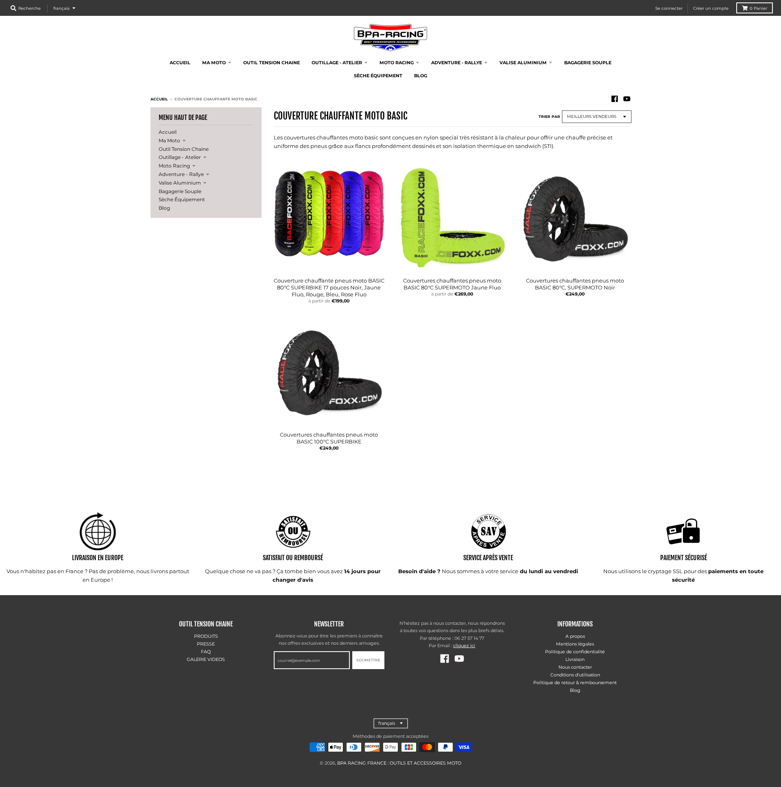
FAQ (206, 651)
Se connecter (669, 8)
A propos (575, 636)
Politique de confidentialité (575, 651)
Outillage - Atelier (180, 157)
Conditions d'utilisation (575, 675)
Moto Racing (174, 166)
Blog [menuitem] (420, 75)
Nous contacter (575, 667)
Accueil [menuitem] (180, 62)
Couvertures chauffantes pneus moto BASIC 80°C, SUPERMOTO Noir (575, 284)
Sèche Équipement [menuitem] (378, 75)
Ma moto (169, 140)
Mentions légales (575, 644)
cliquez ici (464, 645)
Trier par (549, 116)
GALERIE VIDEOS (206, 659)
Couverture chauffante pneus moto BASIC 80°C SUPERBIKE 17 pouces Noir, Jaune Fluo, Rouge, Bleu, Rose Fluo (329, 287)
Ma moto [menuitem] (214, 62)
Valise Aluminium (180, 183)
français (61, 8)
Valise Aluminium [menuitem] (523, 62)
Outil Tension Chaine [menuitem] (271, 62)
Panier (758, 8)
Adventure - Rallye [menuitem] (456, 62)
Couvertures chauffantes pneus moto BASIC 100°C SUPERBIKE (329, 438)
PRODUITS (206, 636)
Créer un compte (711, 8)
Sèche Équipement (182, 199)
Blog (164, 208)
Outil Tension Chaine (184, 149)
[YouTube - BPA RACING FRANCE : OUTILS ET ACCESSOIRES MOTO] (626, 98)
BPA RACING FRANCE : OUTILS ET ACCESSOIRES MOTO (399, 763)
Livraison (575, 659)
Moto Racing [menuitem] (397, 62)
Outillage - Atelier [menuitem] (337, 62)
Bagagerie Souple (180, 191)
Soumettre (368, 660)
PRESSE (206, 644)
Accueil (159, 99)
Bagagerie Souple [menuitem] (587, 62)
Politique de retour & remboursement (575, 682)
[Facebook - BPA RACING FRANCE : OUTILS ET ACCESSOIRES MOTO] (614, 98)
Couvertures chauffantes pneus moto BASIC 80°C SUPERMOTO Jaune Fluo (452, 284)
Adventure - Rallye (181, 174)
